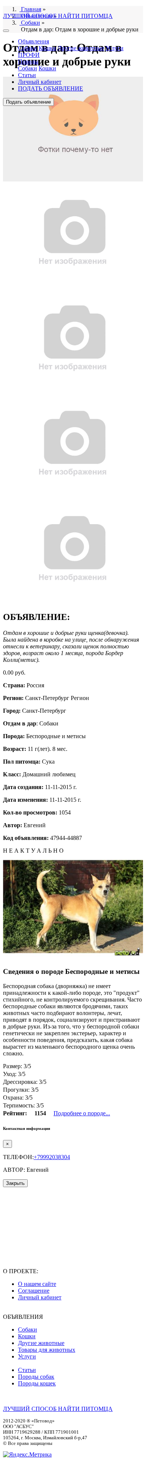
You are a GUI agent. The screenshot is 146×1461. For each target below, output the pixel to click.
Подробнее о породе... (82, 1113)
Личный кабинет (39, 82)
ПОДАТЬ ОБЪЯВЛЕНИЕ (50, 88)
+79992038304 (52, 1157)
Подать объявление (28, 102)
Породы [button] (28, 61)
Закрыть (15, 1183)
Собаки (27, 48)
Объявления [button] (33, 41)
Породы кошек (37, 1383)
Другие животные (81, 48)
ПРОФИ (29, 55)
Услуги (115, 48)
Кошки (47, 48)
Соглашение (33, 1290)
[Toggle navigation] (6, 31)
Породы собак (36, 1376)
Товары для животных (46, 1350)
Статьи (27, 75)
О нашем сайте (37, 1284)
